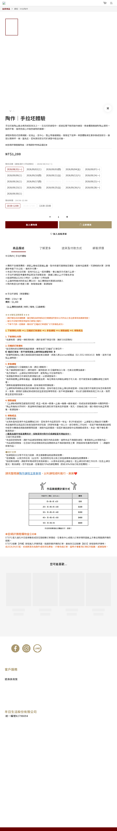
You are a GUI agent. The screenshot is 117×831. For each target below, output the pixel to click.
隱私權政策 (10, 688)
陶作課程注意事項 (30, 473)
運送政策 (9, 675)
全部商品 (6, 8)
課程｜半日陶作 (21, 8)
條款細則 (9, 685)
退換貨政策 (11, 679)
